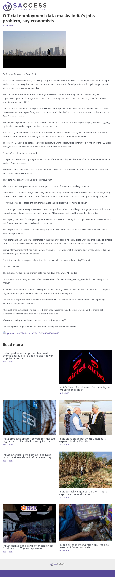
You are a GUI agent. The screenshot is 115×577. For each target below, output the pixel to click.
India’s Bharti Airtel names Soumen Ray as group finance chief (84, 388)
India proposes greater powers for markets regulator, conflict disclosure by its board (29, 440)
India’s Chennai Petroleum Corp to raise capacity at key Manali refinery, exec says (28, 456)
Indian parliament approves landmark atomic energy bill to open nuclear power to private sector (28, 355)
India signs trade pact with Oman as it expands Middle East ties (82, 440)
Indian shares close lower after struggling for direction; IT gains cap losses (28, 547)
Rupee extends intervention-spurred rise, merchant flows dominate (84, 546)
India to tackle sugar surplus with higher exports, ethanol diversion (84, 493)
